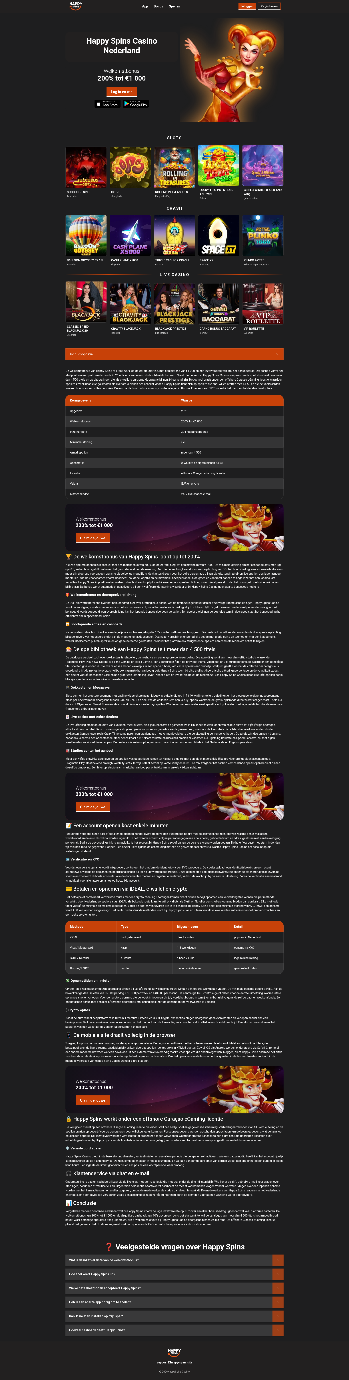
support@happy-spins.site (174, 1362)
